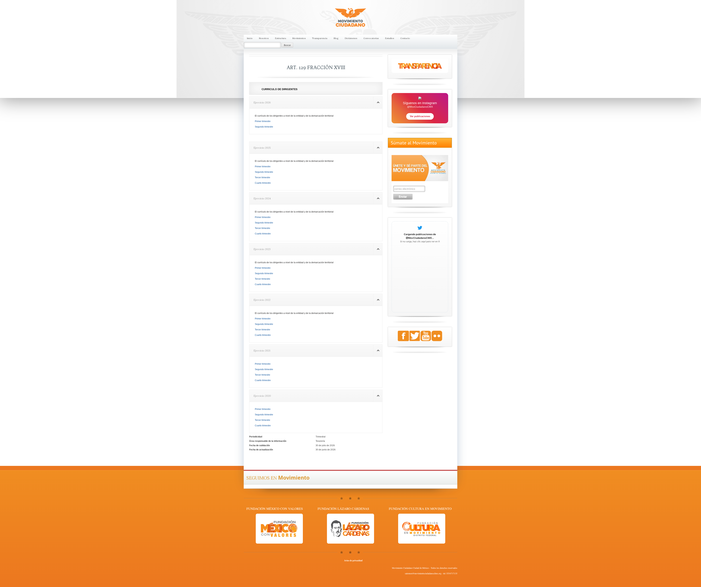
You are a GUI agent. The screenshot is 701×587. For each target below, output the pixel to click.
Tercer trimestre (262, 177)
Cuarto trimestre (263, 183)
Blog (336, 38)
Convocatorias (371, 38)
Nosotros (264, 38)
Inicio (250, 38)
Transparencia (319, 38)
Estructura (280, 38)
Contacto (405, 38)
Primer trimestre (263, 121)
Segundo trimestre (264, 126)
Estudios (389, 38)
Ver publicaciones (420, 116)
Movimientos (299, 38)
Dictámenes (351, 38)
